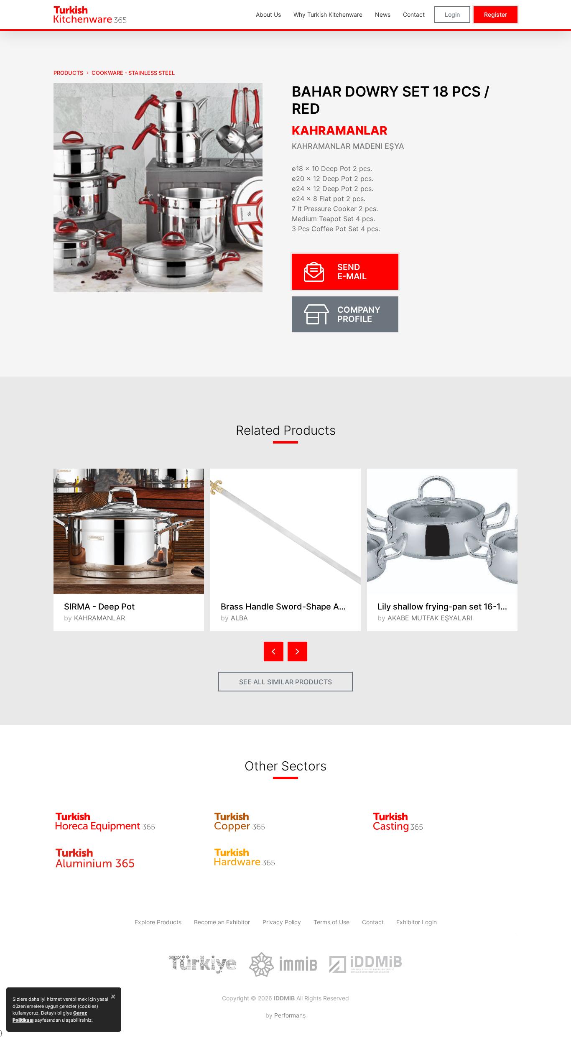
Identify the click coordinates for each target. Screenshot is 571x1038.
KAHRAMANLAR (339, 130)
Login (452, 14)
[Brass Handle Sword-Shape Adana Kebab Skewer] (285, 531)
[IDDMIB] (365, 964)
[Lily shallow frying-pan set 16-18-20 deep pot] (442, 531)
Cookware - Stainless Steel (133, 72)
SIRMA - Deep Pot (99, 607)
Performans (290, 1015)
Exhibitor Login (416, 922)
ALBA (239, 618)
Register (495, 14)
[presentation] (273, 651)
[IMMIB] (283, 964)
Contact (373, 922)
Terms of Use (331, 922)
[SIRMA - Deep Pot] (129, 531)
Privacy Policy (282, 922)
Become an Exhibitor (222, 922)
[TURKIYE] (202, 964)
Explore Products (158, 922)
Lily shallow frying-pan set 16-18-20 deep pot (447, 607)
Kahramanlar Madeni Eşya (348, 146)
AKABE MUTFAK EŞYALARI (429, 618)
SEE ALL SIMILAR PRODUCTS (285, 682)
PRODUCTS (68, 72)
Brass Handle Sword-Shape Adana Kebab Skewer (291, 607)
